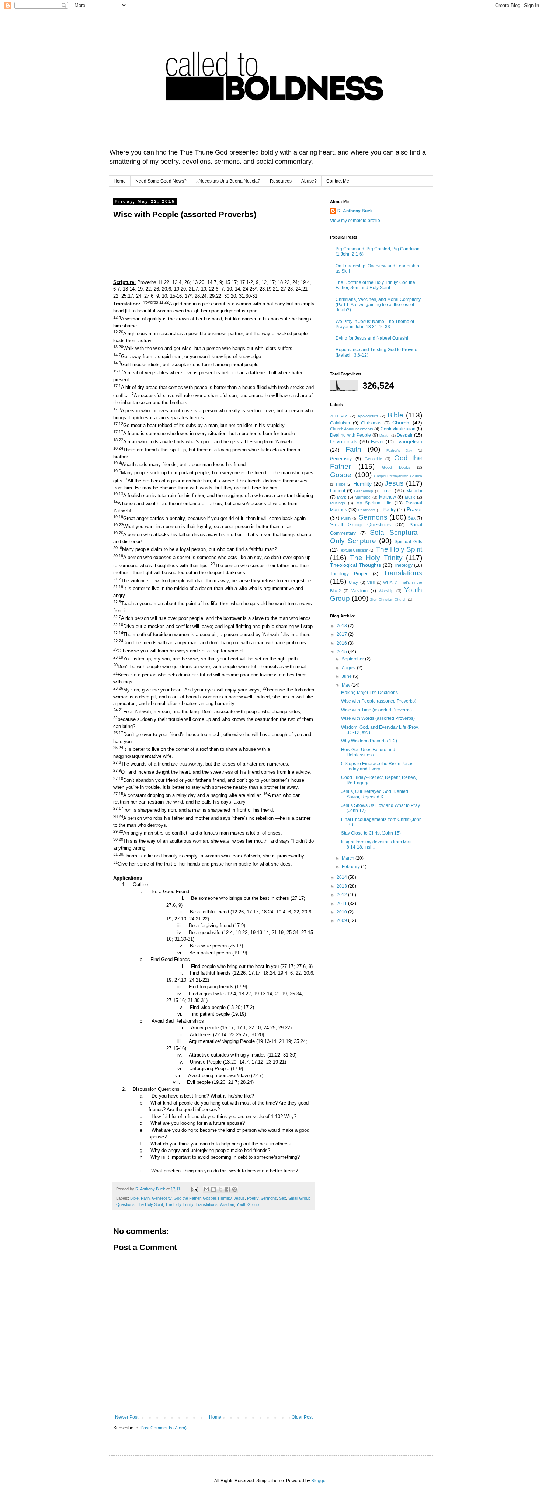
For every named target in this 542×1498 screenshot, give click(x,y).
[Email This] (206, 1189)
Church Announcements (351, 429)
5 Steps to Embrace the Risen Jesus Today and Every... (377, 766)
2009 (342, 920)
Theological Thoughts (355, 565)
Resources (281, 181)
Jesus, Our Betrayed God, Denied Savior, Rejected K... (374, 794)
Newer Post (126, 1417)
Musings (337, 503)
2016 (342, 643)
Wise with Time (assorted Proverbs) (376, 709)
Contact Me (337, 181)
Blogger (319, 1480)
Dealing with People (350, 435)
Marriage (363, 497)
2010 (342, 912)
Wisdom (227, 1204)
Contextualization (398, 428)
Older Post (302, 1417)
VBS (371, 582)
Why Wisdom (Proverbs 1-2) (369, 740)
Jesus (239, 1198)
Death (384, 435)
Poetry (252, 1198)
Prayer (414, 509)
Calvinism (340, 423)
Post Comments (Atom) (163, 1428)
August (349, 667)
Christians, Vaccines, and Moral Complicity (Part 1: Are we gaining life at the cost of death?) (378, 305)
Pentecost (366, 510)
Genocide (373, 459)
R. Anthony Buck (355, 211)
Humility (225, 1198)
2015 (342, 651)
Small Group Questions (360, 524)
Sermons (269, 1198)
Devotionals (343, 441)
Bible (134, 1198)
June (347, 676)
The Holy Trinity (179, 1204)
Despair (405, 435)
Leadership (363, 491)
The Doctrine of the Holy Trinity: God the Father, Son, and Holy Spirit (375, 285)
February (351, 866)
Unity (353, 582)
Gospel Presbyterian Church (398, 476)
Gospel (209, 1198)
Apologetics (368, 416)
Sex (282, 1198)
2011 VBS (339, 416)
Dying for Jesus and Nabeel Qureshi (372, 338)
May (346, 685)
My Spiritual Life (374, 503)
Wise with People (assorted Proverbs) (378, 701)
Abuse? (309, 181)
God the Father (187, 1198)
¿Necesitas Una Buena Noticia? (228, 181)
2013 (342, 886)
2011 (342, 903)
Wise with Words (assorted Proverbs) (378, 718)
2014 (342, 877)
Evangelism (408, 441)
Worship (386, 591)
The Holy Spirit (150, 1204)
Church (400, 423)
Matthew (387, 497)
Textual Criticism (353, 550)
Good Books (396, 467)
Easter (377, 441)
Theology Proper (349, 573)
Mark (341, 497)
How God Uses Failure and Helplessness (368, 752)
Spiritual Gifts (408, 541)
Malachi (414, 490)
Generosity (161, 1198)
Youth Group (247, 1204)
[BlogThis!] (213, 1189)
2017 (342, 634)
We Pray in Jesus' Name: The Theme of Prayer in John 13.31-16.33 (375, 324)
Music (410, 497)
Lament (337, 490)
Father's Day (399, 450)
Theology (403, 565)
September (353, 659)
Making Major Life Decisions (369, 692)
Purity (346, 518)
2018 (342, 625)
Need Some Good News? (161, 181)
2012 (342, 894)
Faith (145, 1198)
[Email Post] (194, 1189)
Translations (206, 1204)
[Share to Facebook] (227, 1189)
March (348, 858)
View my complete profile (355, 220)
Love (387, 490)
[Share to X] (220, 1189)
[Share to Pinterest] (234, 1189)
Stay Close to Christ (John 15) (371, 833)
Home (120, 181)
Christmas (371, 423)
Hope (340, 484)
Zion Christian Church (388, 599)
